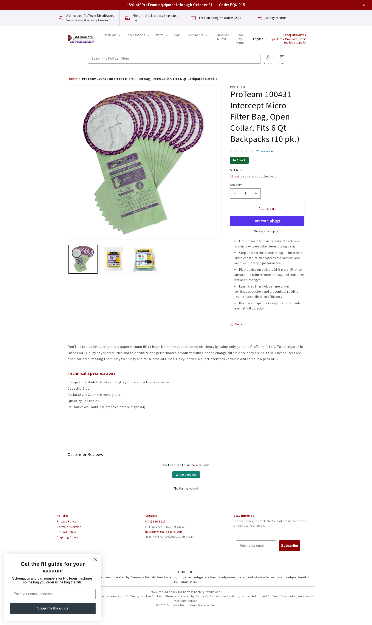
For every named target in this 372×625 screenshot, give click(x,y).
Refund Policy (66, 532)
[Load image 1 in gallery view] (83, 259)
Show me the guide (52, 608)
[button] (112, 35)
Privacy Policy (66, 521)
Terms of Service (69, 527)
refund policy (168, 592)
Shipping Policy (67, 537)
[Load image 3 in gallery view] (144, 259)
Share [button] (238, 324)
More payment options (267, 231)
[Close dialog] (95, 559)
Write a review (186, 474)
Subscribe (289, 545)
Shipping (236, 176)
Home (72, 78)
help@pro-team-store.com (164, 532)
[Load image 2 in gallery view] (113, 259)
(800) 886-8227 (155, 521)
